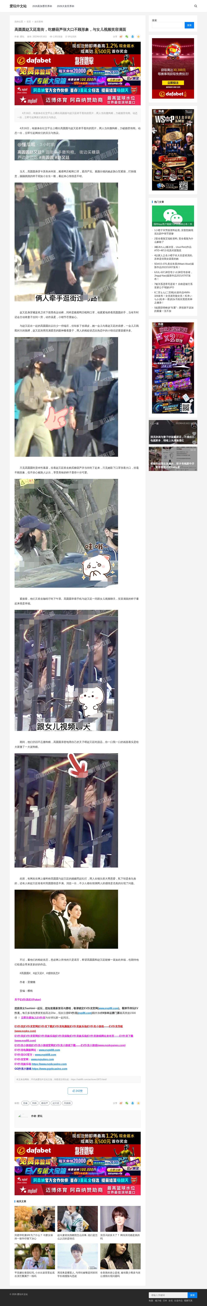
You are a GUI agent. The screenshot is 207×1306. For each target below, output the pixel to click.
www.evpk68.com (45, 1054)
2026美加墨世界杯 (42, 6)
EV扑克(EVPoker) (30, 999)
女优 (171, 1300)
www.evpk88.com (49, 1050)
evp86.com (85, 1013)
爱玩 (22, 36)
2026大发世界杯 (65, 6)
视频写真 (188, 1300)
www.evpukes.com (42, 1059)
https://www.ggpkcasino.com (49, 1068)
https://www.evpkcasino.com (49, 1064)
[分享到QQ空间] (138, 36)
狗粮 (34, 1103)
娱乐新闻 (39, 21)
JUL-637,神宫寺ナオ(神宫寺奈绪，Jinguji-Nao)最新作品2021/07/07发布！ (173, 275)
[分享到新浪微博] (121, 36)
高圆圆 (67, 1103)
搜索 (154, 20)
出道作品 (178, 1300)
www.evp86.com (108, 1008)
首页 (29, 21)
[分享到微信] (127, 36)
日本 (165, 1300)
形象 (25, 1103)
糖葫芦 (44, 1103)
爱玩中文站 (18, 6)
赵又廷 (56, 1103)
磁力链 (158, 1300)
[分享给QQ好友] (132, 36)
